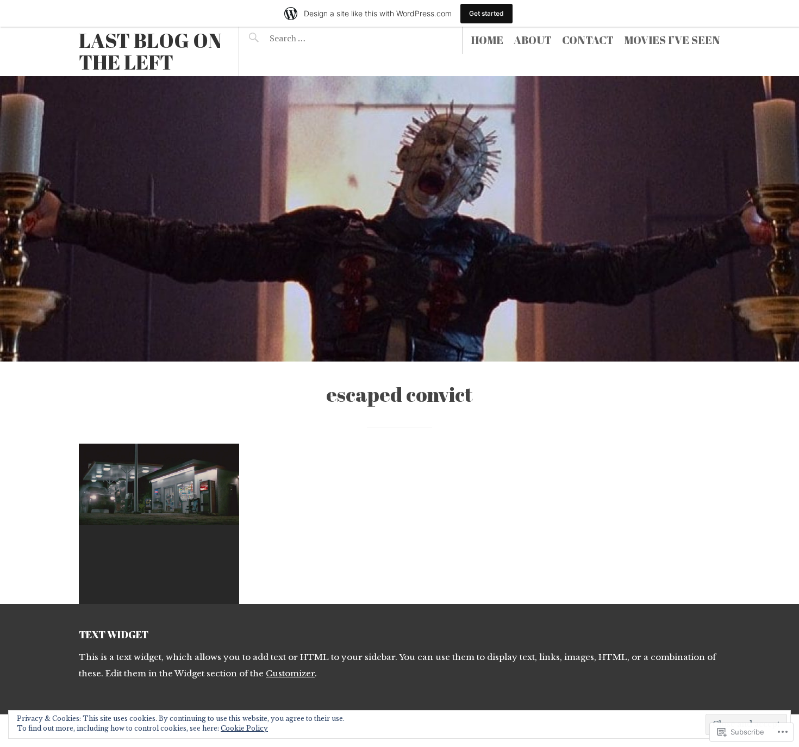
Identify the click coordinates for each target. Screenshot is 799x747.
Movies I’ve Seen (672, 40)
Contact (588, 40)
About (533, 40)
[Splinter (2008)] (159, 524)
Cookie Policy (244, 728)
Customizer (290, 673)
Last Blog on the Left (150, 51)
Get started (486, 13)
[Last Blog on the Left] (399, 219)
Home (487, 40)
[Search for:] (314, 38)
